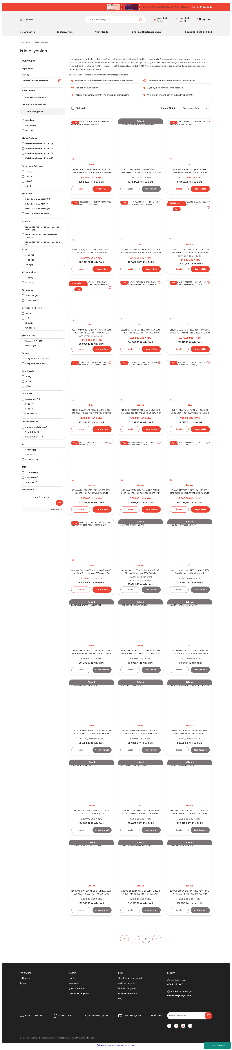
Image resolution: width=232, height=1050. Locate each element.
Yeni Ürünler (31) (32, 432)
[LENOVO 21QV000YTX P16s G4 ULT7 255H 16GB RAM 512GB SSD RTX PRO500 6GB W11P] (190, 461)
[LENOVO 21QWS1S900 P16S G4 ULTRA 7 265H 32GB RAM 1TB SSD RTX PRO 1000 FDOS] (91, 862)
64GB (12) (29, 260)
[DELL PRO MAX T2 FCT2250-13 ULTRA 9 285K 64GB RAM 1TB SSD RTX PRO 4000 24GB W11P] (140, 301)
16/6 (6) (28, 181)
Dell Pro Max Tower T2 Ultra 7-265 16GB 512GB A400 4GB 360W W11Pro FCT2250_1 (190, 411)
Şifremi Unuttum (77, 988)
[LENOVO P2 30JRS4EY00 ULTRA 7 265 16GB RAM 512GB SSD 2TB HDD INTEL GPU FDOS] (140, 622)
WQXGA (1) (30, 328)
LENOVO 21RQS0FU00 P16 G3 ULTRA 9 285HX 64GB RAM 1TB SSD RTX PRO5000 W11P (140, 892)
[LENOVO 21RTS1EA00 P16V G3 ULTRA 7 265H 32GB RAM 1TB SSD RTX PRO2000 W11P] (190, 782)
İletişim (23, 983)
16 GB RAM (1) (31, 482)
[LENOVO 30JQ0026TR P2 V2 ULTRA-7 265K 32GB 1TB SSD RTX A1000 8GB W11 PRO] (91, 221)
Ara (59, 502)
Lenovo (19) (30, 126)
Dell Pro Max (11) (32, 399)
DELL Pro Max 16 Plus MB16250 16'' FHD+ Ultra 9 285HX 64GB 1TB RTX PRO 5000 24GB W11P (141, 251)
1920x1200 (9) (31, 295)
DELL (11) (29, 130)
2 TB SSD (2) (30, 455)
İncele (81, 189)
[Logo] (26, 19)
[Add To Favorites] (110, 122)
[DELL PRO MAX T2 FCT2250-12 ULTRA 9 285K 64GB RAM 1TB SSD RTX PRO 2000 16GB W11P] (190, 301)
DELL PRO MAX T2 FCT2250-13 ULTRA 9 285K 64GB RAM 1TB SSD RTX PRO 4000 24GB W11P (140, 331)
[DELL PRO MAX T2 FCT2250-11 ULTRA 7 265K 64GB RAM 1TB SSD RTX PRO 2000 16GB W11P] (91, 381)
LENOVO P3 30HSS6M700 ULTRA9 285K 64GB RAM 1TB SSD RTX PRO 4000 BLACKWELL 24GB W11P (189, 732)
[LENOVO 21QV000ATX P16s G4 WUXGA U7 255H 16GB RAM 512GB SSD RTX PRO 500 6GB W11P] (140, 141)
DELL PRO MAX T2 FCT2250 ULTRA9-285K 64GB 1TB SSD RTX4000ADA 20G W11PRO (140, 812)
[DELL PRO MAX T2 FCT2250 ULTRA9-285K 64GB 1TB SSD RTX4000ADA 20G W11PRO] (140, 782)
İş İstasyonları (42, 42)
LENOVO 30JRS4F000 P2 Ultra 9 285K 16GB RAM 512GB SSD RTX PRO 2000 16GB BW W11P (141, 411)
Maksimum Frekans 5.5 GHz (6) (39, 153)
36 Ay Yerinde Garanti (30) (37, 359)
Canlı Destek (219, 1045)
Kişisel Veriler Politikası (128, 993)
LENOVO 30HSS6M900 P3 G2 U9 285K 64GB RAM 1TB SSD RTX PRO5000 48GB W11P (91, 732)
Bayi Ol (160, 21)
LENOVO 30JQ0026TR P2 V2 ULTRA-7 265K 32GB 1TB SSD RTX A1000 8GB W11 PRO (91, 251)
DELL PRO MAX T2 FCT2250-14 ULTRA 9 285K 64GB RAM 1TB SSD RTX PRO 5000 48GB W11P (91, 331)
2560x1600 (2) (31, 300)
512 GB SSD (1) (31, 459)
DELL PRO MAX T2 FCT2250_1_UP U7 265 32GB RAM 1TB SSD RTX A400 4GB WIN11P (189, 652)
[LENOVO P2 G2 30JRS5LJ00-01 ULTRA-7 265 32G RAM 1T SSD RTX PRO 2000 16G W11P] (190, 221)
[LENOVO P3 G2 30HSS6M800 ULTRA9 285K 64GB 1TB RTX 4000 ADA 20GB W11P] (140, 702)
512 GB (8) (29, 282)
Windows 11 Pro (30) (34, 341)
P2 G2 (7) (29, 404)
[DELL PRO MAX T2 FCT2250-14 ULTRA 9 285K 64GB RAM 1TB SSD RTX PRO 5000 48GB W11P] (91, 301)
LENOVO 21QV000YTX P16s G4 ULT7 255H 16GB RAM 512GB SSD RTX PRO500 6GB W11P (189, 491)
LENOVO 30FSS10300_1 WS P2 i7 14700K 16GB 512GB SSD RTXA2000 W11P (91, 812)
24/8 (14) (29, 171)
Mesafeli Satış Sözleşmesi (130, 978)
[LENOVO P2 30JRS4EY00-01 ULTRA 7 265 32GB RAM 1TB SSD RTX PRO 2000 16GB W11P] (91, 622)
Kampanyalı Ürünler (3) (36, 427)
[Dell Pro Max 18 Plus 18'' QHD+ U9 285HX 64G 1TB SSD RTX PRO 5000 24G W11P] (190, 141)
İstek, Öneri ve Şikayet (79, 993)
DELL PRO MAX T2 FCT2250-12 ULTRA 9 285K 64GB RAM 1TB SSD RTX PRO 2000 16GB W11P (190, 331)
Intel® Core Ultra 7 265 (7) (36, 204)
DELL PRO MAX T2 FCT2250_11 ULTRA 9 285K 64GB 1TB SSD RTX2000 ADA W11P (189, 572)
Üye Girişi (73, 978)
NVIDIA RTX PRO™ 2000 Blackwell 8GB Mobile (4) (42, 228)
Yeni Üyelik (74, 983)
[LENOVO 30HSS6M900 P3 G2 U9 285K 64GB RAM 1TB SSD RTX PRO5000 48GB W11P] (91, 702)
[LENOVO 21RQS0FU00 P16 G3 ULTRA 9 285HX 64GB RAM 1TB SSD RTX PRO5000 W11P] (140, 862)
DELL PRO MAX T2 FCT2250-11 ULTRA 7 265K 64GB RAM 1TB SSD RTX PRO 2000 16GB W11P (91, 411)
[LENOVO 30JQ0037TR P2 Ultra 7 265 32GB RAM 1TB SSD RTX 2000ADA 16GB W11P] (91, 461)
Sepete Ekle (102, 189)
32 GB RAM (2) (31, 472)
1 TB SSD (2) (30, 450)
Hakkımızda (25, 978)
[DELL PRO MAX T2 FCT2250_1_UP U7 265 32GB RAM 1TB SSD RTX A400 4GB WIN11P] (190, 622)
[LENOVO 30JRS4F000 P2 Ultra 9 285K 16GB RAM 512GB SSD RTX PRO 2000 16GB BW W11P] (140, 381)
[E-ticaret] (116, 1045)
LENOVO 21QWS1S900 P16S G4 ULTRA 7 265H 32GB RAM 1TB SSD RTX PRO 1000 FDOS (91, 892)
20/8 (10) (29, 176)
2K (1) (27, 318)
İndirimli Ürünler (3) (34, 437)
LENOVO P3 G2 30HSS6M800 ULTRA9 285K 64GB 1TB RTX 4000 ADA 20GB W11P (141, 732)
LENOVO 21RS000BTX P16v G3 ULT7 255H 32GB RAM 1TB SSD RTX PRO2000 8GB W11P (140, 491)
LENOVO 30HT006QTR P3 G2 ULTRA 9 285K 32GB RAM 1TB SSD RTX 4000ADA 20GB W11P (91, 171)
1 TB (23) (29, 278)
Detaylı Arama (56, 510)
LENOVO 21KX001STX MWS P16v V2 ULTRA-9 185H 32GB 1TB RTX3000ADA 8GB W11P (189, 892)
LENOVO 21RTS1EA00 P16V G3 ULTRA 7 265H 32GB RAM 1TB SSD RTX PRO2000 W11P (190, 812)
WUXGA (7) (30, 313)
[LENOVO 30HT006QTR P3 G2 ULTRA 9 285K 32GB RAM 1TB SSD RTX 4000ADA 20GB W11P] (91, 141)
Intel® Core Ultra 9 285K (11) (37, 199)
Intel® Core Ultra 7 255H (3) (37, 209)
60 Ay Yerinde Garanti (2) (36, 363)
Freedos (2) (30, 346)
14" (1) (28, 381)
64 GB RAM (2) (31, 477)
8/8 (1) (28, 186)
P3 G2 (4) (29, 409)
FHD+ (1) (29, 323)
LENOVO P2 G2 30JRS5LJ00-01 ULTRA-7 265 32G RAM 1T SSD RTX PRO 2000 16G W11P (189, 251)
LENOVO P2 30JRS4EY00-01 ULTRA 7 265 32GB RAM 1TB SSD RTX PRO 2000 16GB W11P (91, 652)
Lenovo (91, 164)
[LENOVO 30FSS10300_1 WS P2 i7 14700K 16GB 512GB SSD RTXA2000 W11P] (91, 782)
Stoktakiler (81, 108)
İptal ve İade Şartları (127, 988)
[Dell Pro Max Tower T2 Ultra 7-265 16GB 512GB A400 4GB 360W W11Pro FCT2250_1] (190, 381)
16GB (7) (29, 265)
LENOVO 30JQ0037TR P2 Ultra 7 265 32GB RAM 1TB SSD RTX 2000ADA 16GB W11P (91, 491)
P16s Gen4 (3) (31, 414)
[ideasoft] (102, 1045)
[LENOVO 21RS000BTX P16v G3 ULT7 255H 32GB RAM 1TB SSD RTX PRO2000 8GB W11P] (140, 461)
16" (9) (28, 376)
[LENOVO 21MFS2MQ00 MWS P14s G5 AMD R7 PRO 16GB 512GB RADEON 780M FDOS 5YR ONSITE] (91, 541)
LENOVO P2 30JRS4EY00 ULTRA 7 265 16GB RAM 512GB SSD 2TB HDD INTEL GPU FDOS (140, 652)
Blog (120, 998)
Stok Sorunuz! (151, 189)
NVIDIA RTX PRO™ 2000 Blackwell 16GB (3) (42, 243)
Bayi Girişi (162, 18)
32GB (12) (29, 255)
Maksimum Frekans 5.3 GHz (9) (39, 148)
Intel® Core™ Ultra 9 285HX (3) (38, 213)
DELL (190, 164)
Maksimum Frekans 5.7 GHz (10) (39, 143)
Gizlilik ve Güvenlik (126, 983)
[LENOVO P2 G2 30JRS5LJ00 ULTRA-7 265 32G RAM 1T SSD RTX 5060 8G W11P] (140, 541)
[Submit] (208, 1015)
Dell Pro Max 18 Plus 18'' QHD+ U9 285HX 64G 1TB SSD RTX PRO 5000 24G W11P (190, 171)
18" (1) (28, 386)
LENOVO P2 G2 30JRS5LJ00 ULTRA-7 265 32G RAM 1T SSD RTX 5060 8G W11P (140, 572)
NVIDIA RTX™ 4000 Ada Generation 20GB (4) (41, 235)
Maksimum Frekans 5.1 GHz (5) (39, 158)
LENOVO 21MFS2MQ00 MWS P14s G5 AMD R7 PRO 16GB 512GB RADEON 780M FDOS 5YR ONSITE (91, 572)
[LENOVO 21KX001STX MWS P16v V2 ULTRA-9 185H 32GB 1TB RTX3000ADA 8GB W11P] (190, 862)
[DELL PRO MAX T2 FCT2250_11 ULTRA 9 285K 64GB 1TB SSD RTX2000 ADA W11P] (190, 541)
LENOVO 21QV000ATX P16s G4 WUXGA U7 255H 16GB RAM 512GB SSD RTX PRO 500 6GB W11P (141, 171)
